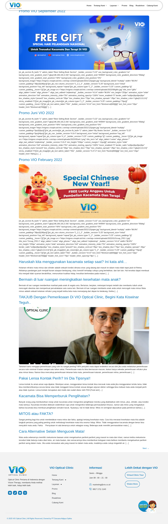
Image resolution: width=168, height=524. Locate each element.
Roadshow (140, 6)
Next (146, 448)
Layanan (113, 6)
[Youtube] (20, 493)
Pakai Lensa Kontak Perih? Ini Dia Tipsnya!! (54, 378)
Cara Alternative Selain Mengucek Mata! (52, 431)
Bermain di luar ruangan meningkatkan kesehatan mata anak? (70, 279)
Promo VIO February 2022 (40, 160)
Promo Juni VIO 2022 (36, 113)
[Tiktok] (15, 493)
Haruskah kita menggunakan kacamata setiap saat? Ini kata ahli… (73, 262)
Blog (131, 6)
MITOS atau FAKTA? (36, 414)
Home (89, 6)
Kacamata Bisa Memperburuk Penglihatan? (54, 396)
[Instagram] (25, 493)
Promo (124, 6)
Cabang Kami (152, 6)
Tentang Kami (99, 6)
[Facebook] (10, 493)
